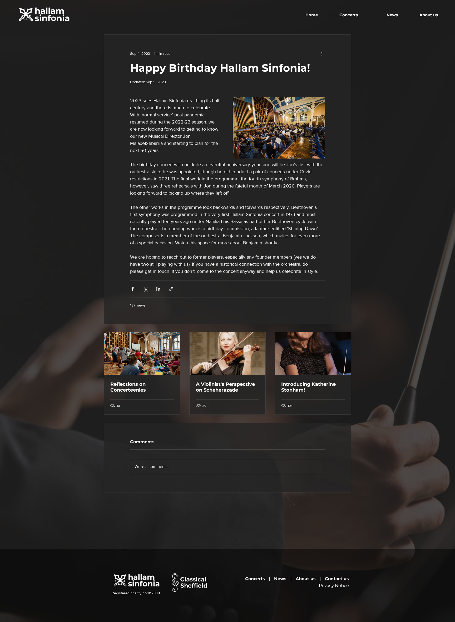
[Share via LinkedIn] (158, 289)
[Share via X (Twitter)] (145, 289)
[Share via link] (171, 289)
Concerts (255, 578)
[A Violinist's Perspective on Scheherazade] (228, 353)
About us (306, 578)
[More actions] (322, 53)
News (280, 578)
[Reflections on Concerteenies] (142, 353)
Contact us (337, 578)
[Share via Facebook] (132, 289)
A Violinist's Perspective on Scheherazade (225, 387)
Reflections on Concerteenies (128, 387)
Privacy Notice (334, 585)
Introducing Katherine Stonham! (308, 387)
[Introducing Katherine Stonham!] (313, 353)
